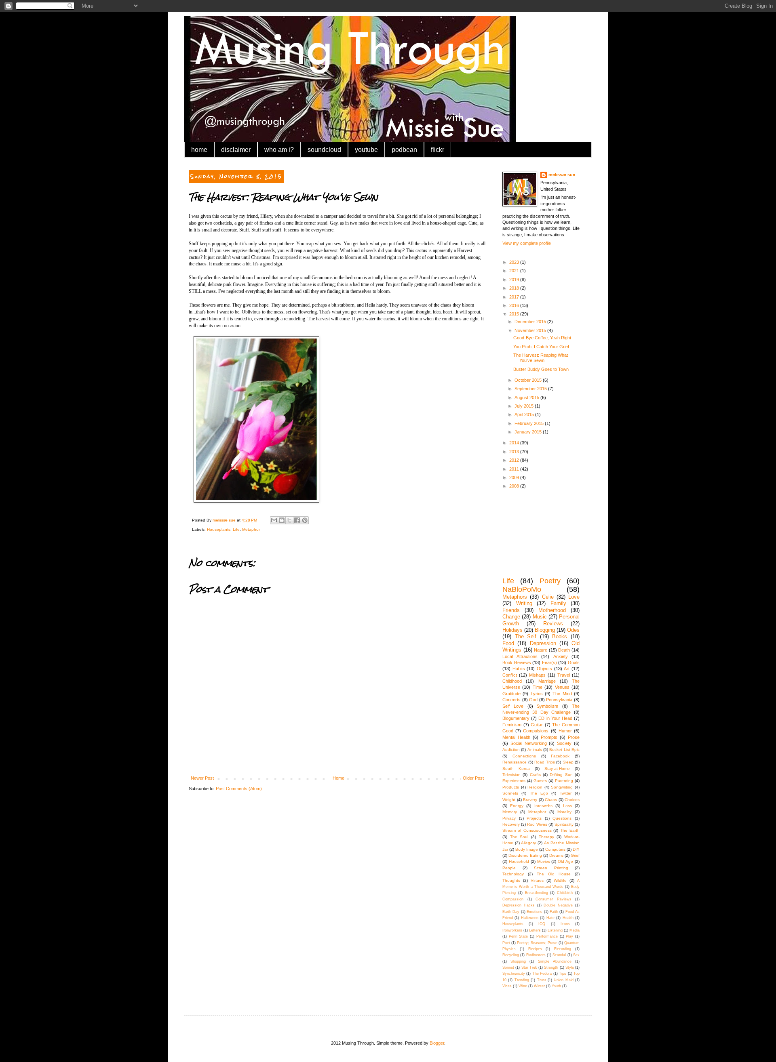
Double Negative (558, 905)
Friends (511, 610)
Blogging (545, 630)
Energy (516, 805)
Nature (540, 650)
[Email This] (274, 520)
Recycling (510, 955)
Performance (547, 936)
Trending (522, 980)
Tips (562, 974)
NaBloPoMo (521, 589)
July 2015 (525, 406)
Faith (554, 912)
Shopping (518, 961)
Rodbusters (536, 955)
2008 (514, 486)
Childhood (512, 681)
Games (540, 780)
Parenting (564, 780)
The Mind (561, 693)
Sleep (568, 762)
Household (519, 861)
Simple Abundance (554, 961)
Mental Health (516, 737)
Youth (556, 986)
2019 (514, 279)
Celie (548, 597)
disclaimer (236, 149)
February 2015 (530, 423)
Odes (573, 630)
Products (510, 787)
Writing (524, 603)
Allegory (528, 843)
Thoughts (511, 880)
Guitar (537, 724)
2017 (514, 296)
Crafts (535, 774)
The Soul (519, 837)
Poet (506, 943)
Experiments (513, 780)
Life (236, 529)
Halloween (529, 918)
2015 (514, 313)
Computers (555, 849)
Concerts (511, 699)
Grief (575, 855)
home (199, 149)
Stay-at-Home (557, 768)
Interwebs (543, 805)
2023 (514, 262)
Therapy (546, 837)
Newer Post (202, 778)
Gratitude (511, 693)
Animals (534, 749)
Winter (539, 986)
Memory (509, 812)
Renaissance (514, 762)
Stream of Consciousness (527, 830)
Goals (574, 662)
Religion (534, 787)
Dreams (556, 855)
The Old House (554, 874)
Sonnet (508, 967)
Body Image (526, 849)
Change (511, 617)
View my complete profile (526, 243)
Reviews (553, 623)
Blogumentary (515, 718)
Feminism (511, 724)
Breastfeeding (536, 893)
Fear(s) (549, 662)
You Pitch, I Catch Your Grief (541, 346)
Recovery (511, 824)
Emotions (534, 912)
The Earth (570, 830)
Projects (534, 818)
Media (574, 930)
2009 (514, 477)
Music (540, 617)
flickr (437, 149)
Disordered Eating (525, 855)
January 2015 (529, 431)
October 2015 (529, 380)
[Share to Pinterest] (305, 520)
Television (511, 774)
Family (558, 603)
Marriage (547, 681)
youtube (366, 149)
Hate (550, 918)
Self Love (512, 706)
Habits (518, 668)
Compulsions (535, 730)
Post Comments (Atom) (239, 788)
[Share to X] (289, 520)
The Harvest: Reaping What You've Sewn (540, 358)
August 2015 (527, 397)
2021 (514, 270)
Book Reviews (516, 662)
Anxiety (560, 656)
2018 (514, 288)
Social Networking (528, 743)
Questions (561, 818)
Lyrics (537, 693)
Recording (562, 949)
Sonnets (510, 793)
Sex (576, 955)
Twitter (565, 793)
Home (338, 778)
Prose (574, 737)
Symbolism (547, 706)
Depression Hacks (518, 905)
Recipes (535, 949)
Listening (555, 930)
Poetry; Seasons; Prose (537, 943)
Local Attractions (520, 656)
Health (568, 918)
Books (559, 636)
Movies (543, 861)
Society (564, 743)
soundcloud (324, 149)
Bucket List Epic (564, 749)
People (509, 868)
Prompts (549, 737)
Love (574, 597)
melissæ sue (561, 174)
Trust (541, 980)
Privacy (509, 818)
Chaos (551, 799)
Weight (508, 799)
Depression (543, 643)
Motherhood (552, 610)
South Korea (516, 768)
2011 (514, 469)
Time (537, 687)
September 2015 (531, 388)
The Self (526, 636)
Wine (523, 986)
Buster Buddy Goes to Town (541, 369)
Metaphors (514, 597)
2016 (514, 305)
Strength (551, 967)
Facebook (560, 756)
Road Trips (544, 762)
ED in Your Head (555, 718)
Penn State (518, 936)
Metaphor (251, 529)
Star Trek (529, 967)
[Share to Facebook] (297, 520)
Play (569, 936)
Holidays (512, 630)
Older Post (473, 778)
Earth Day (510, 912)
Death (564, 650)
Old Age (565, 861)
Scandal (559, 955)
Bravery (530, 799)
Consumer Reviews (553, 899)
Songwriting (562, 787)
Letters (535, 930)
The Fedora (542, 974)
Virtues (537, 880)
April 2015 (525, 414)
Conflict (509, 675)
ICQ (541, 924)
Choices (572, 799)
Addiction (511, 749)
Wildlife (560, 880)
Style (569, 967)
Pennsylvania (559, 699)
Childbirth (565, 893)
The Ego (539, 793)
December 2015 (531, 321)
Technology (513, 874)
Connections (524, 756)
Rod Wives (537, 824)
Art (566, 668)
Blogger (437, 1043)
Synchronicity (513, 974)
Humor (565, 730)
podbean (404, 149)
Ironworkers (512, 930)
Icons (565, 924)
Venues (562, 687)
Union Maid (563, 980)
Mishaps (537, 675)
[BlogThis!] (282, 520)
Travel (563, 675)
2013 (514, 451)
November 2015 (531, 330)
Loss (567, 805)
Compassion (512, 899)
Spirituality (564, 824)
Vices (507, 986)
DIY (576, 849)
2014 (514, 442)
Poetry (550, 581)
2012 (514, 460)
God (533, 699)
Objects (544, 668)
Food (508, 643)
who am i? (279, 149)
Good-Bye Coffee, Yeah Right (542, 337)
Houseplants (218, 529)
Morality (564, 812)
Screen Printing (551, 868)
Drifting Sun (561, 774)
